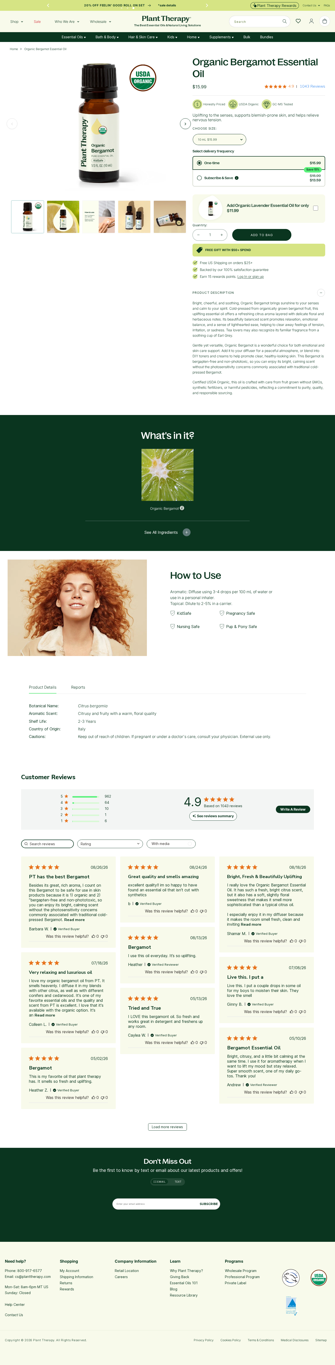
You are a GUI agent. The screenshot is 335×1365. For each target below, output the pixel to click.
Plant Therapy (43, 1340)
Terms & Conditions (261, 1340)
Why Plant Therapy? (186, 1271)
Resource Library (184, 1295)
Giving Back (179, 1277)
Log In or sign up (250, 276)
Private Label (235, 1283)
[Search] (284, 21)
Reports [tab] (78, 687)
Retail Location (127, 1271)
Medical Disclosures (295, 1340)
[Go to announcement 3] (133, 7)
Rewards (67, 1289)
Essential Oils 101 (184, 1283)
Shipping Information (76, 1277)
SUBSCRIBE (209, 1204)
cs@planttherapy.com (33, 1276)
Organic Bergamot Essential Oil (45, 49)
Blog (173, 1289)
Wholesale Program (241, 1271)
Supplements (220, 37)
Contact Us (14, 1315)
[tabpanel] (167, 723)
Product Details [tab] (42, 687)
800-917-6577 (29, 1271)
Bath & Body (106, 37)
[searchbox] (47, 844)
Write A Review (293, 809)
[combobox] (259, 21)
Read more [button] (74, 920)
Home (192, 37)
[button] (309, 5)
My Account (69, 1271)
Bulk (247, 37)
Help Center (15, 1304)
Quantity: (200, 225)
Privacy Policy (204, 1340)
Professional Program (242, 1277)
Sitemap (321, 1340)
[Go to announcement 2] (127, 7)
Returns (66, 1283)
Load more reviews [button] (167, 1127)
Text (178, 1181)
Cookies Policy (230, 1340)
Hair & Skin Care (142, 37)
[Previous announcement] (48, 5)
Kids (171, 37)
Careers (121, 1277)
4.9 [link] (291, 86)
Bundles (266, 37)
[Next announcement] (207, 5)
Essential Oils (73, 37)
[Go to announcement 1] (122, 7)
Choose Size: (205, 128)
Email (161, 1181)
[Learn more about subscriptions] (236, 178)
